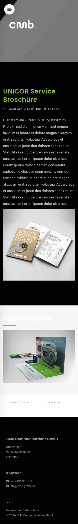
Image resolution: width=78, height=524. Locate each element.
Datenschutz (31, 510)
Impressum (13, 510)
